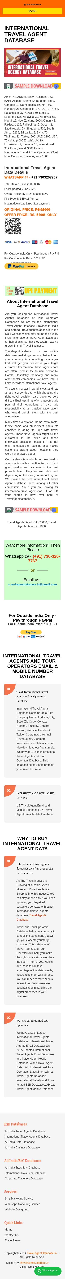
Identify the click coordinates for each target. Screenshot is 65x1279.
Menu (32, 11)
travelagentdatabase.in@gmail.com (32, 584)
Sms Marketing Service (19, 1198)
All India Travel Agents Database (25, 1131)
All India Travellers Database (22, 1167)
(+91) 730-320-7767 (44, 558)
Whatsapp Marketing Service (22, 1204)
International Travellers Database (25, 1173)
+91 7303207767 (44, 177)
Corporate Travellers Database (24, 1178)
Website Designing (16, 1209)
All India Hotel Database (20, 1141)
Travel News (12, 1240)
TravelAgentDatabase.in (42, 1253)
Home (8, 1229)
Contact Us (12, 1235)
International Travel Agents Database (27, 1136)
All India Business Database (22, 1147)
